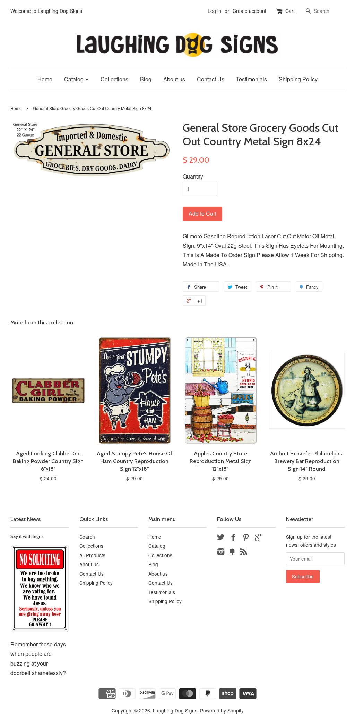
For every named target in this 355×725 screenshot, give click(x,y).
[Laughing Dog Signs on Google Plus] (258, 538)
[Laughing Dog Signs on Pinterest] (246, 538)
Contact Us (210, 79)
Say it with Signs (27, 536)
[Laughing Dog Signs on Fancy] (232, 552)
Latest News (25, 519)
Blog (145, 79)
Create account (249, 10)
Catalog (74, 79)
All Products (92, 555)
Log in (214, 10)
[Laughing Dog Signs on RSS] (244, 552)
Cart (290, 10)
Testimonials (251, 79)
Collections (114, 79)
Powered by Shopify (222, 710)
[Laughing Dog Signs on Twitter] (221, 538)
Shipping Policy (298, 79)
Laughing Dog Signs (175, 710)
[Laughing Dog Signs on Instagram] (221, 552)
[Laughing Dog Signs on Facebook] (233, 538)
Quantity (193, 176)
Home (44, 79)
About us (174, 79)
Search (87, 536)
